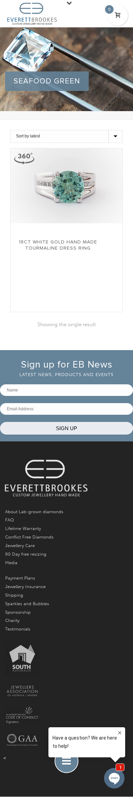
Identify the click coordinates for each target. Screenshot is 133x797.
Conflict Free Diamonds (29, 537)
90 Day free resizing (25, 554)
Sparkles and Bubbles (27, 603)
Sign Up (66, 428)
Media (11, 562)
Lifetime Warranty (23, 528)
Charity (12, 620)
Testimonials (17, 629)
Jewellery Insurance (25, 586)
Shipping (14, 595)
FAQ (9, 519)
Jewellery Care (20, 545)
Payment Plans (20, 578)
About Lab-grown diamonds (34, 511)
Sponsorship (18, 612)
